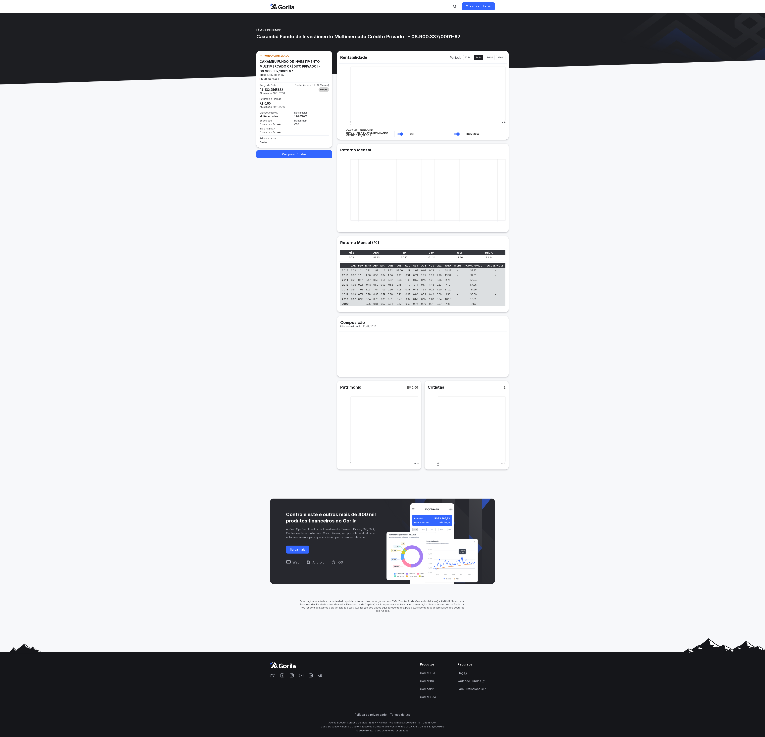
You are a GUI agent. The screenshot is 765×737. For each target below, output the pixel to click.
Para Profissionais (470, 689)
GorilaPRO (427, 681)
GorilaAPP (427, 689)
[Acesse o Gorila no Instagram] (291, 675)
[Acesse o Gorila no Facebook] (282, 675)
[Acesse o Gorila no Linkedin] (310, 675)
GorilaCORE (428, 673)
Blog (460, 673)
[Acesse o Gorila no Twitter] (272, 675)
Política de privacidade (371, 714)
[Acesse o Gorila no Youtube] (301, 675)
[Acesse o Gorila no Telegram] (320, 675)
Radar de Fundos (469, 681)
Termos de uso (400, 714)
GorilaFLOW (428, 697)
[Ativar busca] (455, 6)
